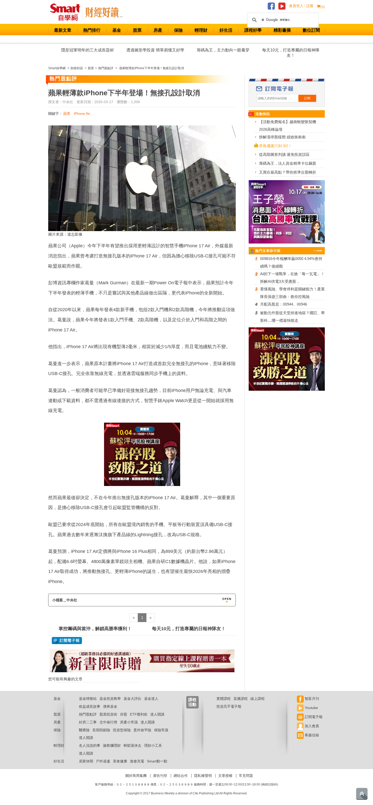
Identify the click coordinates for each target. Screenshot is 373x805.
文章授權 (225, 776)
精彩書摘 (282, 30)
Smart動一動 (157, 761)
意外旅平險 (142, 730)
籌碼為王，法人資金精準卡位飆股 (287, 163)
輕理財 (201, 30)
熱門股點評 (88, 714)
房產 (158, 30)
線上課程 (257, 699)
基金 (116, 30)
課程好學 (253, 30)
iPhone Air (82, 113)
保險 (178, 30)
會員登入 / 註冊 (301, 6)
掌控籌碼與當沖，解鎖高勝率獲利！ (95, 628)
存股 (123, 714)
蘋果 (66, 113)
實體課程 (223, 699)
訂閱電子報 (313, 717)
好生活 (225, 30)
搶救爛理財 (112, 745)
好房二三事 (88, 722)
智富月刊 (311, 699)
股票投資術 (108, 714)
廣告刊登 (160, 776)
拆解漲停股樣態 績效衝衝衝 (282, 137)
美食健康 (120, 761)
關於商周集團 (136, 776)
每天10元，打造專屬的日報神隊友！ (290, 53)
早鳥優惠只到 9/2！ (275, 146)
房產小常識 (129, 722)
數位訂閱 (311, 30)
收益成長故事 (89, 706)
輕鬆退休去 (132, 745)
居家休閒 (86, 761)
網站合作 (181, 776)
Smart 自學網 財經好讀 (104, 12)
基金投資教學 (110, 699)
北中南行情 (108, 722)
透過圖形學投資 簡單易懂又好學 (155, 50)
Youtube (311, 708)
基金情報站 (88, 699)
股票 (137, 30)
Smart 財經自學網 (67, 12)
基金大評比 (132, 699)
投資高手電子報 (228, 706)
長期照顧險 (101, 730)
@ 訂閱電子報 (67, 640)
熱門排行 (91, 30)
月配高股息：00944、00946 (283, 304)
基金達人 (151, 699)
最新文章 (62, 30)
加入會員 (311, 726)
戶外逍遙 (103, 761)
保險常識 (161, 730)
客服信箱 (311, 735)
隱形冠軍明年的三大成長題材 (87, 50)
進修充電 (137, 761)
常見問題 (246, 776)
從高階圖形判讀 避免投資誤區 (284, 154)
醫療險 (84, 730)
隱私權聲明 (203, 776)
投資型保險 (122, 730)
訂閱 (307, 98)
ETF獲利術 (138, 714)
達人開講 (157, 714)
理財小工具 (153, 745)
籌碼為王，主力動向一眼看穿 (223, 50)
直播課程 (240, 699)
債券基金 (110, 706)
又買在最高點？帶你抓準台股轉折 (287, 172)
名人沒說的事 (89, 745)
